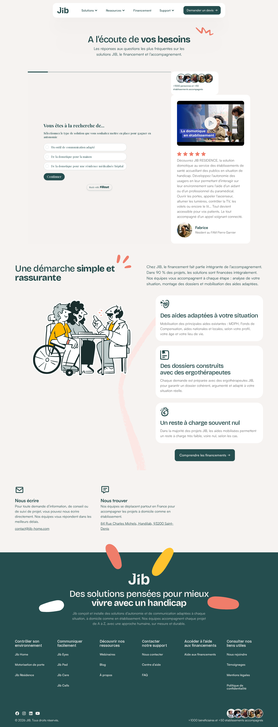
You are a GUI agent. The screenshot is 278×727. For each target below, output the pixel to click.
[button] (89, 10)
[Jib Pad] (62, 665)
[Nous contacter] (152, 654)
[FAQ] (145, 675)
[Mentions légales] (238, 675)
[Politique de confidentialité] (245, 687)
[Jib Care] (63, 675)
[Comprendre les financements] (205, 455)
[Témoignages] (236, 665)
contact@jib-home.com (32, 528)
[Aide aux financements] (200, 654)
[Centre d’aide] (151, 665)
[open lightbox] (210, 120)
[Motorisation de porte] (29, 665)
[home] (63, 10)
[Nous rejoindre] (237, 654)
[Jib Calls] (63, 685)
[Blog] (103, 665)
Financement (142, 10)
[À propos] (106, 675)
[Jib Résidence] (24, 675)
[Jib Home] (21, 654)
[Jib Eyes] (62, 654)
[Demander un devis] (202, 10)
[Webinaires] (107, 654)
